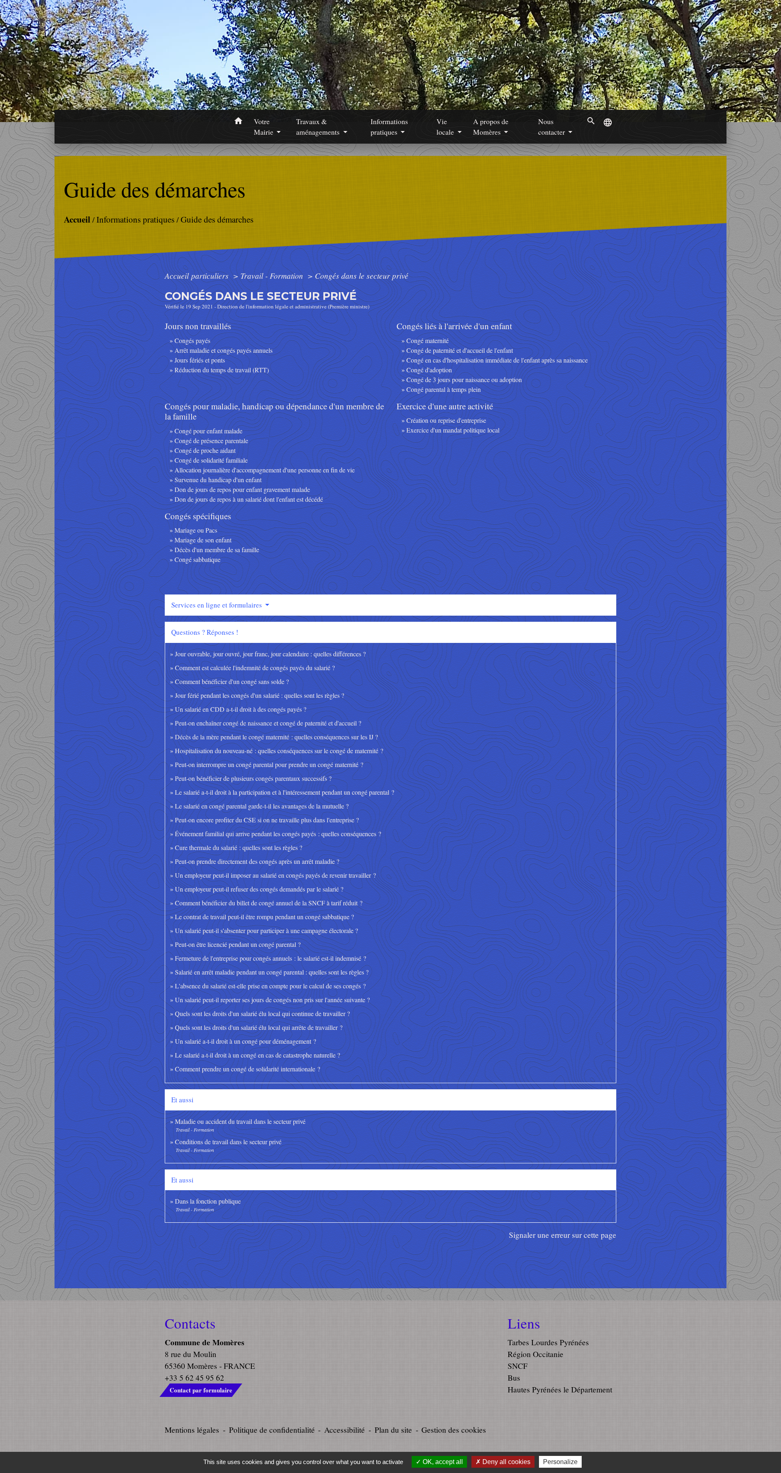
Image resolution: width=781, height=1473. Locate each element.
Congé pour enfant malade (208, 430)
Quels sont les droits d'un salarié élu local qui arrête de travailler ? (259, 1027)
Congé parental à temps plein (443, 389)
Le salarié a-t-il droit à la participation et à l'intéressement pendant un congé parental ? (284, 792)
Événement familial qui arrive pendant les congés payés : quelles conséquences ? (278, 833)
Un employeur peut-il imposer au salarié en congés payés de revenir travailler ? (275, 875)
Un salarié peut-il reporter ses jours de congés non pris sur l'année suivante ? (272, 999)
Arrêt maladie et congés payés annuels (224, 350)
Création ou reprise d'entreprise (446, 420)
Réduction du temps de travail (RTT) (222, 369)
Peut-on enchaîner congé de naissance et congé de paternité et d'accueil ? (268, 723)
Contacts (190, 1323)
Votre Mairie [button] (264, 126)
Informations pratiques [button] (389, 126)
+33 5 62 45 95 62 (194, 1377)
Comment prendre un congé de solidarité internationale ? (247, 1068)
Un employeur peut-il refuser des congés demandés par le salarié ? (259, 889)
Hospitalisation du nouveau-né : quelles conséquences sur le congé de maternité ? (279, 750)
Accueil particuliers (198, 275)
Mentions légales (192, 1430)
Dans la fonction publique (208, 1201)
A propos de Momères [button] (490, 126)
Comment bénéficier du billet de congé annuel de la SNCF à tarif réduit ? (268, 902)
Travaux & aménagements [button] (318, 126)
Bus (514, 1377)
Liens (524, 1323)
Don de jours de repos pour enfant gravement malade (242, 489)
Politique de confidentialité (272, 1430)
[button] (238, 122)
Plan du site (393, 1430)
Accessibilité (344, 1430)
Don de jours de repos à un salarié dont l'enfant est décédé (249, 499)
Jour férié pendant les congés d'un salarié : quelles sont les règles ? (259, 695)
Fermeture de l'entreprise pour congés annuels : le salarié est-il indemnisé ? (270, 958)
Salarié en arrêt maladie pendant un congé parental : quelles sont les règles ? (272, 972)
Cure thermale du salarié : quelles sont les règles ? (238, 847)
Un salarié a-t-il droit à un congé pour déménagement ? (245, 1041)
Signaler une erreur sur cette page (562, 1235)
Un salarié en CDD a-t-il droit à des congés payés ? (240, 709)
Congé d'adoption (429, 369)
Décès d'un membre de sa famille (217, 549)
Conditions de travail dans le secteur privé (228, 1141)
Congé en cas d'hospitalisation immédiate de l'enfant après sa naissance (497, 360)
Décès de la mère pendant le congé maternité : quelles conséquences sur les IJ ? (276, 736)
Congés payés (192, 340)
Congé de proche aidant (205, 450)
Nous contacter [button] (552, 126)
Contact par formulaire (201, 1390)
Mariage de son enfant (203, 539)
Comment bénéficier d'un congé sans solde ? (232, 681)
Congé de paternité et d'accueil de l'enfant (459, 350)
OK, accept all (442, 1461)
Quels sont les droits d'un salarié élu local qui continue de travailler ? (262, 1013)
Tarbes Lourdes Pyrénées (548, 1342)
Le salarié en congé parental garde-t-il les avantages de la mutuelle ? (262, 806)
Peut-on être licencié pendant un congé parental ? (238, 944)
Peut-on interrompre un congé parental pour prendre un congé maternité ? (269, 764)
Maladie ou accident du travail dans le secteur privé (240, 1121)
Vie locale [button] (446, 126)
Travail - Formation (272, 275)
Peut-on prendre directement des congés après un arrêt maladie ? (257, 861)
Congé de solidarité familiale (211, 460)
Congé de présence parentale (211, 440)
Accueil (77, 219)
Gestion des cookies (453, 1430)
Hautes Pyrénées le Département (560, 1389)
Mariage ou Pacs (196, 530)
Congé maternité (427, 340)
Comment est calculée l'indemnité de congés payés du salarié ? (255, 667)
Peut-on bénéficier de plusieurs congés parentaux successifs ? (253, 778)
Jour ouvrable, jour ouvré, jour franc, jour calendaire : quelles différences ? (270, 653)
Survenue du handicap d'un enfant (218, 479)
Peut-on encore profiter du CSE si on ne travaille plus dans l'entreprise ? (267, 819)
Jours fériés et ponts (200, 360)
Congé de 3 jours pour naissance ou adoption (464, 379)
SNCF (518, 1366)
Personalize (560, 1461)
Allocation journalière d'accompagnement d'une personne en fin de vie (265, 470)
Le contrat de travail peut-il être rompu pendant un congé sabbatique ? (264, 916)
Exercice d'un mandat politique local (453, 430)
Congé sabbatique (197, 559)
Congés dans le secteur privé (361, 275)
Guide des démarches (217, 219)
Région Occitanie (535, 1354)
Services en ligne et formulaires (217, 605)
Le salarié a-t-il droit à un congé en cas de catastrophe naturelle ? (257, 1055)
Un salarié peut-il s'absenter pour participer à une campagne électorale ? (266, 930)
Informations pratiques (135, 219)
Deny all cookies (505, 1461)
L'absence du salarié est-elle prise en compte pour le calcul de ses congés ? (270, 985)
